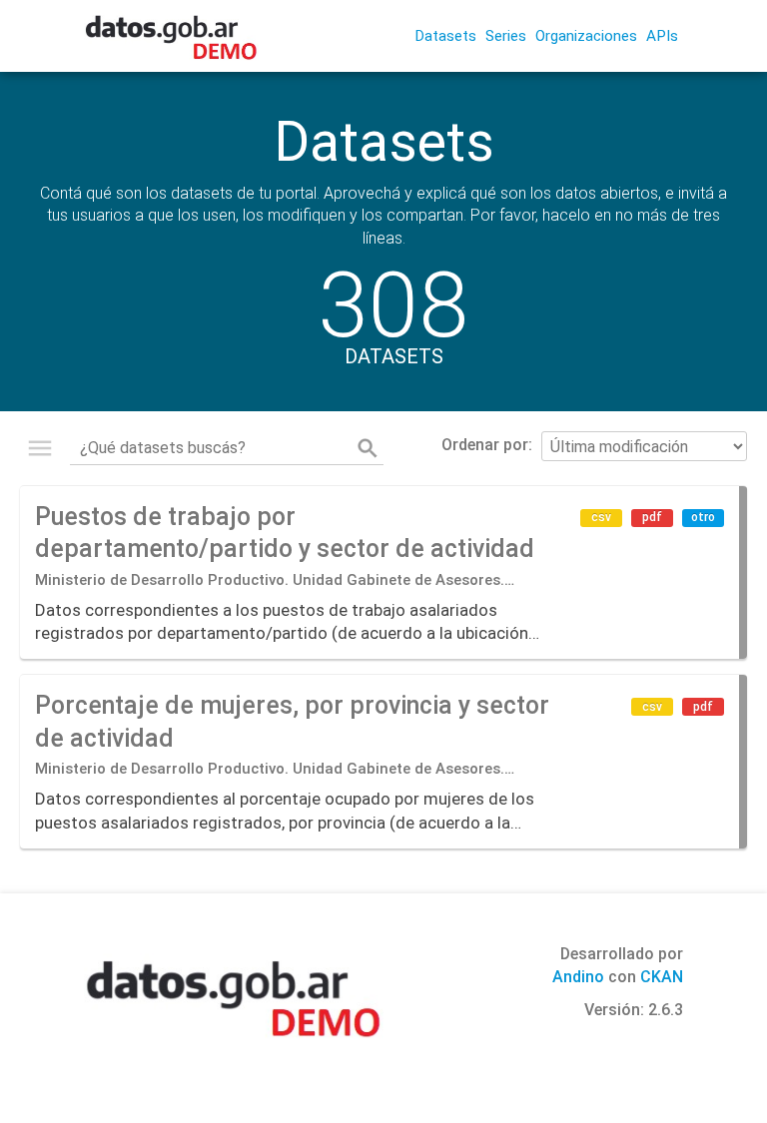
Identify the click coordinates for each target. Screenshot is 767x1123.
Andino (578, 976)
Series (505, 36)
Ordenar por (484, 444)
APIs (662, 36)
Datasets (445, 36)
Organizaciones (586, 36)
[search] (368, 448)
